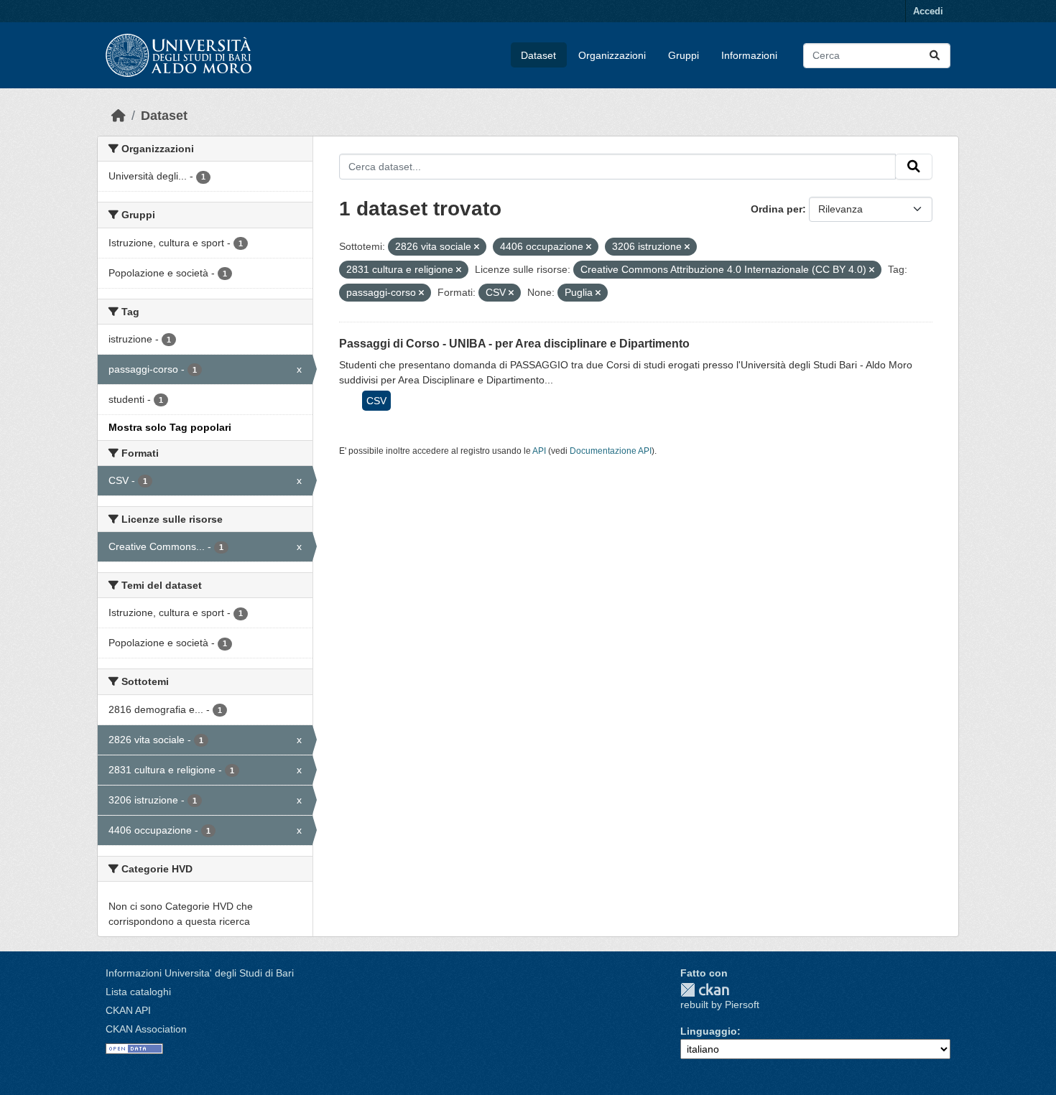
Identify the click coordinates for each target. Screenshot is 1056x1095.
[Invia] (934, 55)
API (539, 451)
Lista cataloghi (138, 991)
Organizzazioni (612, 55)
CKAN (704, 989)
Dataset (538, 55)
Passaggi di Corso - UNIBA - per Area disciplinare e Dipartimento (514, 343)
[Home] (118, 115)
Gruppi (683, 55)
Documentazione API (611, 451)
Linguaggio (708, 1031)
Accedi (928, 11)
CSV (376, 400)
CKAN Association (146, 1029)
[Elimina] (476, 247)
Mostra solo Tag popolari (169, 427)
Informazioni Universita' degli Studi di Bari (200, 973)
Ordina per (776, 209)
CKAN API (128, 1010)
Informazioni (749, 55)
